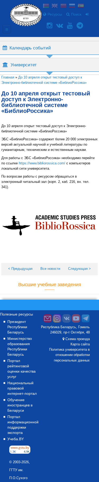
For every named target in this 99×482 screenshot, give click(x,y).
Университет (24, 64)
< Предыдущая (20, 269)
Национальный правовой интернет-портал (22, 388)
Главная (7, 77)
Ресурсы (55, 14)
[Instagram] (50, 25)
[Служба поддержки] (47, 321)
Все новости (50, 269)
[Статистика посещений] (19, 452)
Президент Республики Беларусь (17, 326)
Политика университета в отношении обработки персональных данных (69, 355)
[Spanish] (81, 6)
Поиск (76, 14)
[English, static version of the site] (54, 6)
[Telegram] (80, 25)
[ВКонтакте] (60, 25)
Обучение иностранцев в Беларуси (19, 405)
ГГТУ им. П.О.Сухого (18, 474)
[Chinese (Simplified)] (63, 6)
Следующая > (79, 269)
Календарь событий (30, 47)
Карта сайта (80, 344)
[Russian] (72, 6)
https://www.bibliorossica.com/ (42, 163)
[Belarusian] (46, 6)
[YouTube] (70, 25)
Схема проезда (77, 339)
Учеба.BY (15, 439)
